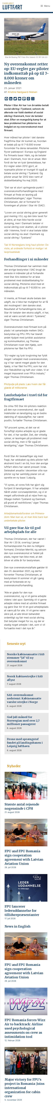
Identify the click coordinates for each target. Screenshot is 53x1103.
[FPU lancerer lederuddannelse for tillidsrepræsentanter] (26, 899)
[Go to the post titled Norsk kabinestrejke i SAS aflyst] (27, 680)
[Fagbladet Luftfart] (12, 6)
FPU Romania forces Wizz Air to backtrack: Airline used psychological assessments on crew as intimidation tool (25, 1028)
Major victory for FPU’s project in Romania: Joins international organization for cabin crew (24, 1088)
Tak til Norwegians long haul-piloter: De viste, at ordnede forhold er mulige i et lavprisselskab (26, 248)
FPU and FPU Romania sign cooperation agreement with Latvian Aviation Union (24, 857)
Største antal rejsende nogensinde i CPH (22, 806)
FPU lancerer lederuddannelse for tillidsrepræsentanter (22, 910)
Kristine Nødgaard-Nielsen (22, 91)
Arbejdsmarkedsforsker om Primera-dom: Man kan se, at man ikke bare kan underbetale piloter (26, 517)
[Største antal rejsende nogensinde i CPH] (26, 797)
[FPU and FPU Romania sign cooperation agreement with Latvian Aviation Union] (26, 844)
